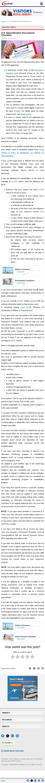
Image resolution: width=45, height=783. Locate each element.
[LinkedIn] (13, 737)
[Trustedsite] (8, 746)
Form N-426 (26, 307)
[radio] (12, 657)
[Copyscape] (12, 751)
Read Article (21, 283)
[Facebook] (3, 737)
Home (4, 21)
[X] (8, 737)
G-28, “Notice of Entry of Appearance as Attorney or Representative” (22, 153)
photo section (26, 114)
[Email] (18, 737)
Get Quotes (20, 272)
